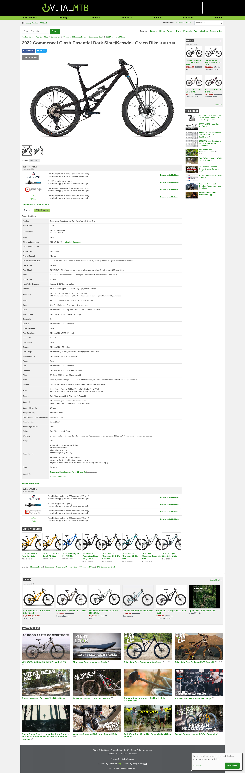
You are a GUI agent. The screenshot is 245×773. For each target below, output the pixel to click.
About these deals (191, 44)
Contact (111, 754)
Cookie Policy (136, 750)
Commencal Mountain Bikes (74, 37)
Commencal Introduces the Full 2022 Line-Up (68, 472)
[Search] (221, 23)
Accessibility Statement (107, 764)
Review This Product (31, 483)
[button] (28, 51)
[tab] (27, 210)
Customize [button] (197, 765)
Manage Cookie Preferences (122, 759)
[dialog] (216, 761)
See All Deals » (216, 580)
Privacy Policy (116, 750)
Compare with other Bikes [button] (34, 204)
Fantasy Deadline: (35, 23)
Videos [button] (95, 17)
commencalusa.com (58, 476)
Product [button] (126, 17)
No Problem (232, 765)
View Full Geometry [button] (73, 242)
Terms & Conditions (101, 750)
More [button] (217, 17)
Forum (157, 17)
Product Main (27, 37)
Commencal (55, 37)
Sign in (188, 23)
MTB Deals (187, 17)
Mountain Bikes (42, 37)
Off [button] (145, 764)
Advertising (147, 750)
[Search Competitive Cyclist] (33, 189)
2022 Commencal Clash (115, 37)
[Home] (65, 8)
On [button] (141, 764)
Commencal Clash (96, 37)
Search (55, 31)
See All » (218, 105)
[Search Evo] (33, 197)
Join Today (179, 23)
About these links (28, 169)
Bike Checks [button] (29, 17)
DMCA (126, 750)
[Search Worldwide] (33, 182)
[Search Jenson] (33, 175)
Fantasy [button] (63, 17)
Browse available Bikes (169, 175)
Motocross (133, 754)
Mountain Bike (121, 754)
